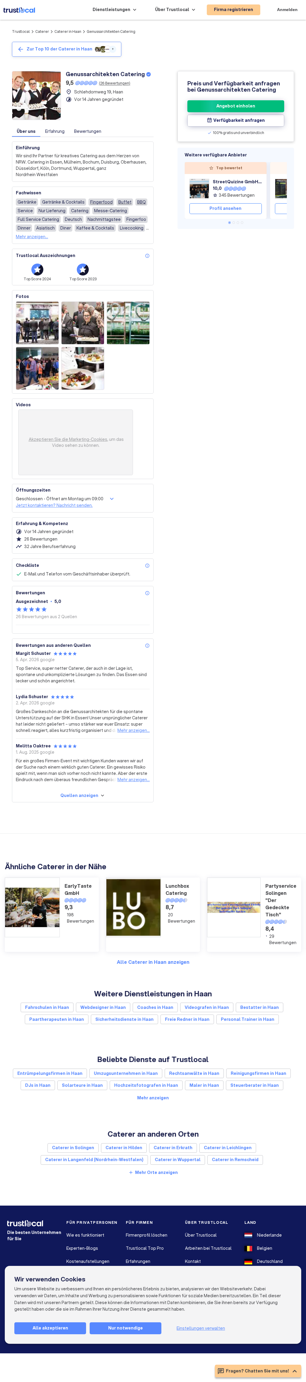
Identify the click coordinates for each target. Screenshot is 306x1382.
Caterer (42, 31)
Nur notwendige (125, 1328)
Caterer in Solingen (73, 1148)
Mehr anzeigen (153, 1098)
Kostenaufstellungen (87, 1261)
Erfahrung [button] (55, 131)
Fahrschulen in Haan (47, 1007)
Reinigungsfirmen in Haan (258, 1073)
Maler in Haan (204, 1085)
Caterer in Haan (67, 31)
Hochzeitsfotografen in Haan (146, 1085)
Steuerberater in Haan (254, 1085)
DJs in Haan (38, 1085)
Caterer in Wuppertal (178, 1160)
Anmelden (287, 9)
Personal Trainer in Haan (247, 1019)
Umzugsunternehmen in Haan (126, 1073)
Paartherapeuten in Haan (56, 1019)
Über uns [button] (26, 131)
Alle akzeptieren (50, 1328)
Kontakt (193, 1261)
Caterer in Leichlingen (228, 1148)
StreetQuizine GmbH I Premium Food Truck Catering (237, 182)
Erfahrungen (138, 1261)
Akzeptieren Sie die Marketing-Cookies (68, 439)
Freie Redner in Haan (187, 1019)
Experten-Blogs (82, 1248)
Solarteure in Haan (82, 1085)
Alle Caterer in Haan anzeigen (153, 961)
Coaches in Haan (155, 1007)
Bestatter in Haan (259, 1007)
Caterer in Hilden (123, 1148)
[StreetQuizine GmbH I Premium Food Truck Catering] (199, 188)
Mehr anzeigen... (32, 237)
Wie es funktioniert (85, 1235)
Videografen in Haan (207, 1007)
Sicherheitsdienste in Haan (124, 1019)
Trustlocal (21, 31)
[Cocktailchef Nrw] (285, 188)
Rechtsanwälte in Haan (194, 1073)
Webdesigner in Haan (103, 1007)
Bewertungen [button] (87, 131)
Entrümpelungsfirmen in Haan (49, 1073)
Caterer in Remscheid (235, 1160)
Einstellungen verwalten (201, 1328)
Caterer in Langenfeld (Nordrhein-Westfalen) (94, 1160)
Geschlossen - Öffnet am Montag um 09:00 (59, 499)
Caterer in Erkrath (173, 1148)
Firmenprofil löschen (146, 1235)
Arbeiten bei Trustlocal (208, 1248)
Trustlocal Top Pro (145, 1248)
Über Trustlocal (201, 1235)
